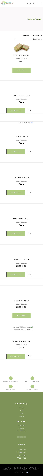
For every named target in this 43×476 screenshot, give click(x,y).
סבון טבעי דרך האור (22, 178)
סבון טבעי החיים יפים (21, 96)
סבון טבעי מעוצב (21, 58)
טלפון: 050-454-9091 (32, 381)
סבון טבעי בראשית (21, 260)
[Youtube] (18, 437)
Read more (21, 70)
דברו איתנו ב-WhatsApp (10, 381)
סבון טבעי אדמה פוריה (21, 341)
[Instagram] (21, 437)
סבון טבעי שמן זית (21, 301)
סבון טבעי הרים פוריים (21, 219)
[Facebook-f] (25, 437)
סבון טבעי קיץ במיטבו (21, 55)
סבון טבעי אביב (21, 137)
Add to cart (15, 110)
